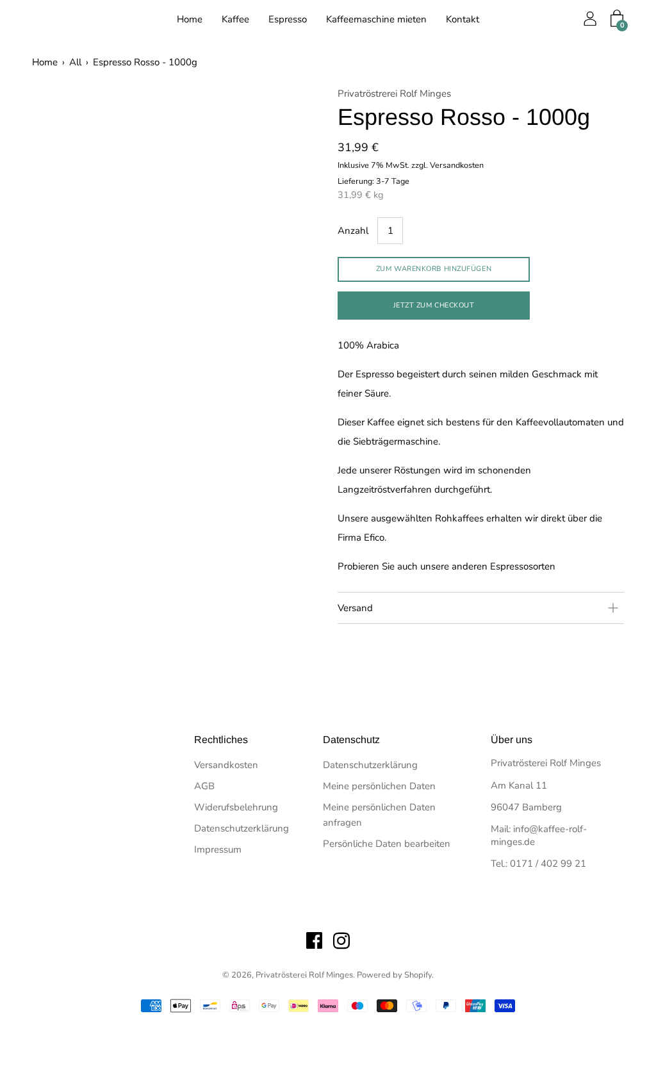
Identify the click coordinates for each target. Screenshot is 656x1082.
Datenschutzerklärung (241, 828)
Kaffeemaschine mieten (376, 19)
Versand (355, 608)
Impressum (218, 849)
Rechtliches (221, 739)
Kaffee (235, 19)
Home (189, 19)
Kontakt (462, 19)
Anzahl (353, 230)
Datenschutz (351, 739)
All (75, 62)
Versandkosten (226, 764)
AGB (204, 786)
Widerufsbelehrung (236, 807)
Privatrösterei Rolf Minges (304, 975)
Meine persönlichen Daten (379, 786)
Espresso (287, 19)
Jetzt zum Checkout (434, 305)
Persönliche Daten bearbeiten (386, 843)
